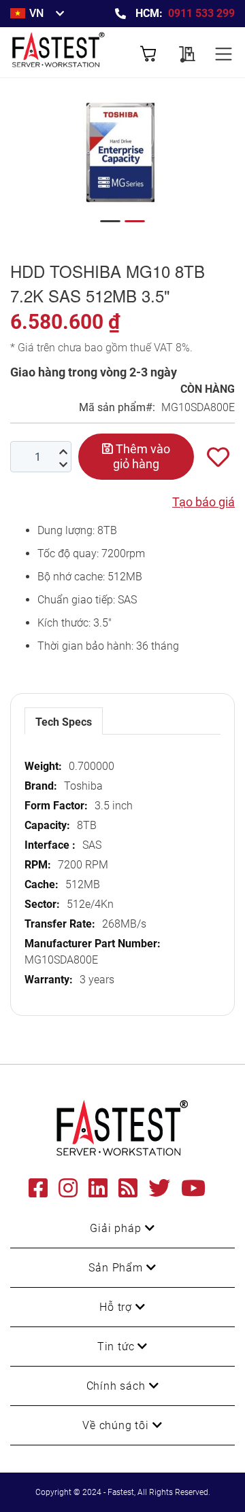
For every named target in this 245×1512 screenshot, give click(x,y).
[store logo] (66, 52)
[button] (110, 221)
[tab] (63, 721)
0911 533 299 (201, 13)
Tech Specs (63, 722)
